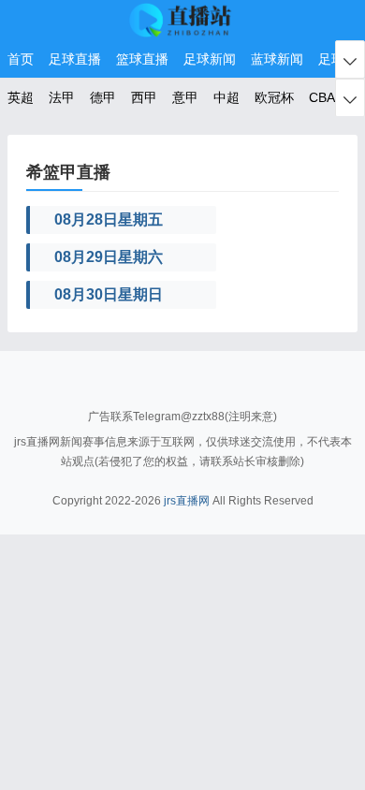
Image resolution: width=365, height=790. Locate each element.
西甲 (144, 97)
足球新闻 (209, 58)
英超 (20, 97)
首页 (20, 58)
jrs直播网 (187, 500)
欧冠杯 (274, 97)
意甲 (185, 97)
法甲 (62, 97)
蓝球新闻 (277, 58)
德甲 (103, 97)
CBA (322, 97)
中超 (226, 97)
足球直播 (75, 58)
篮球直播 (142, 58)
